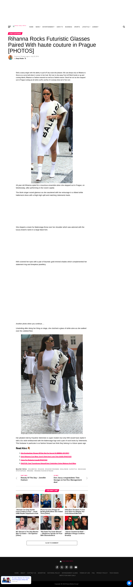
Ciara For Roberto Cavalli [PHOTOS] (34, 460)
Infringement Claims (70, 573)
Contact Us (31, 573)
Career (95, 27)
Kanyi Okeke (20, 58)
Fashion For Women (52, 469)
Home (31, 27)
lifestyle (73, 469)
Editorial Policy (53, 573)
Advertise (41, 573)
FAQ (93, 573)
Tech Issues (114, 573)
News (38, 27)
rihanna (30, 471)
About (23, 573)
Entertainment (48, 27)
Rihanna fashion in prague (44, 471)
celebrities (33, 469)
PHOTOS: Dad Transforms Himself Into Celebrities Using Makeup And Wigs (48, 463)
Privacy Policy (102, 573)
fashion (41, 469)
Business (68, 27)
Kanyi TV (60, 27)
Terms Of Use (85, 573)
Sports (77, 27)
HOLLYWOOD (64, 469)
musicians (82, 469)
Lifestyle (85, 27)
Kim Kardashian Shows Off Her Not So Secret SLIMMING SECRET (45, 453)
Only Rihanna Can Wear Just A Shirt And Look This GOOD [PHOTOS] (46, 456)
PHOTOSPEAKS (21, 471)
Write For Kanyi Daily (67, 575)
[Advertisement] (66, 12)
